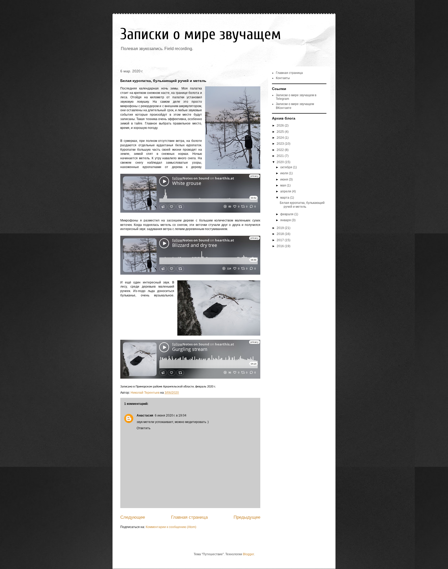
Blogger (248, 554)
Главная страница (189, 517)
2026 (281, 125)
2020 (281, 162)
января (286, 220)
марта (285, 197)
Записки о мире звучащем (200, 34)
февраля (287, 214)
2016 (281, 246)
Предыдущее (247, 517)
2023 (281, 143)
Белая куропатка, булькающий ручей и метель (302, 204)
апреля (286, 191)
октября (286, 167)
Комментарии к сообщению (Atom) (171, 527)
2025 (281, 132)
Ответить (143, 428)
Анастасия (145, 415)
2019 (281, 228)
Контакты (283, 78)
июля (284, 173)
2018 (281, 234)
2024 (281, 138)
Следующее (132, 517)
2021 (281, 156)
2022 (281, 150)
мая (283, 185)
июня (284, 179)
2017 (281, 240)
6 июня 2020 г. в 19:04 (170, 415)
